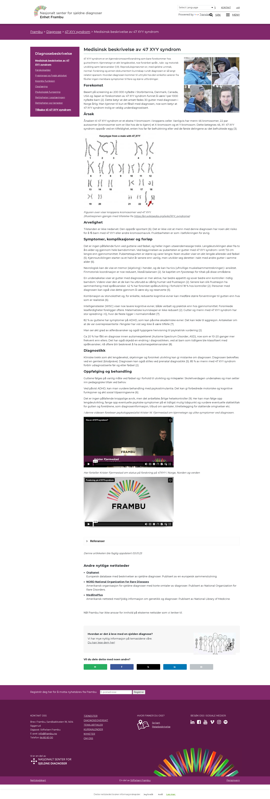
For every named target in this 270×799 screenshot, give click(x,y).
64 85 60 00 (46, 737)
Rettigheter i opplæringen (50, 97)
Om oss (88, 738)
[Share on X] (148, 667)
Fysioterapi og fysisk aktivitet (51, 75)
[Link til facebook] (199, 723)
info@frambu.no (48, 733)
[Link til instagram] (219, 723)
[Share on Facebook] (122, 667)
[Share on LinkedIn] (175, 667)
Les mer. (171, 794)
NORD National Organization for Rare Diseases (117, 581)
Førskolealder (43, 70)
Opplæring (41, 86)
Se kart (156, 723)
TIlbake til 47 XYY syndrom (53, 109)
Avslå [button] (160, 794)
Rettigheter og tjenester (49, 103)
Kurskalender (93, 729)
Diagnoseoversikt (96, 720)
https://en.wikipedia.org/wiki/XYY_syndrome (161, 216)
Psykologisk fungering (47, 92)
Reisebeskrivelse (161, 726)
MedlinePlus (94, 595)
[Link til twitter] (192, 723)
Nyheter (89, 734)
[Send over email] (95, 667)
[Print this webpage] (201, 667)
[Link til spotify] (225, 723)
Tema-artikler (93, 725)
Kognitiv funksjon (45, 81)
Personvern (233, 780)
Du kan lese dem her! (101, 642)
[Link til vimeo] (212, 723)
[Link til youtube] (205, 723)
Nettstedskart (38, 780)
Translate (205, 14)
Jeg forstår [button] (148, 794)
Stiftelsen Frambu (140, 780)
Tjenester (90, 716)
